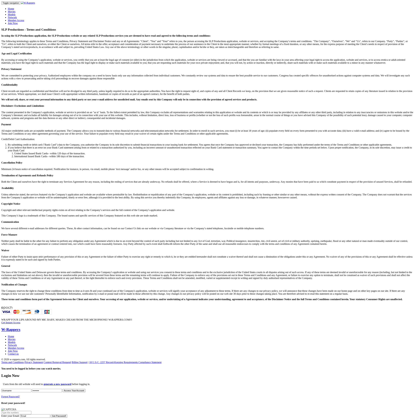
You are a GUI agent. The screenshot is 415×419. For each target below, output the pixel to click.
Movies (11, 11)
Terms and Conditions (12, 362)
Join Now (13, 23)
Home (11, 8)
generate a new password (57, 384)
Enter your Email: (10, 415)
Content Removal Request (57, 362)
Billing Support (79, 362)
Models (11, 14)
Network (12, 17)
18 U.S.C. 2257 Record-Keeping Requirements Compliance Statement (125, 362)
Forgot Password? (10, 396)
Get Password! (59, 416)
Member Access (16, 20)
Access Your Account (74, 390)
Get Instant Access (10, 322)
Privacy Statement (33, 362)
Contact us (13, 353)
